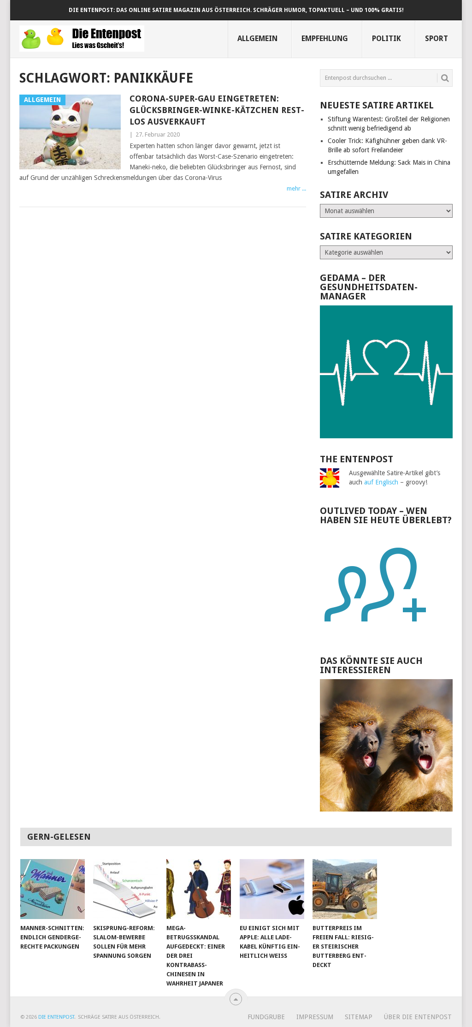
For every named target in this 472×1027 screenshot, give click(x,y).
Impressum (314, 1017)
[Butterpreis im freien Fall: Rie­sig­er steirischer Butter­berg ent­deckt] (345, 889)
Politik (386, 38)
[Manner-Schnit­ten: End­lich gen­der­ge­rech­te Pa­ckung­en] (52, 889)
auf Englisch (381, 482)
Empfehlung (324, 38)
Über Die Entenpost (418, 1017)
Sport (436, 38)
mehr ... (296, 188)
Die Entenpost (56, 1017)
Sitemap (358, 1017)
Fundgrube (266, 1017)
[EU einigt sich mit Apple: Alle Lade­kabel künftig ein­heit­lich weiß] (272, 889)
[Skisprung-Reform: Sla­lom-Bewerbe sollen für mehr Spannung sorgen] (125, 889)
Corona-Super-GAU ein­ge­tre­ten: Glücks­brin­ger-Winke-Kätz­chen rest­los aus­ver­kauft (217, 110)
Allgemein (257, 38)
